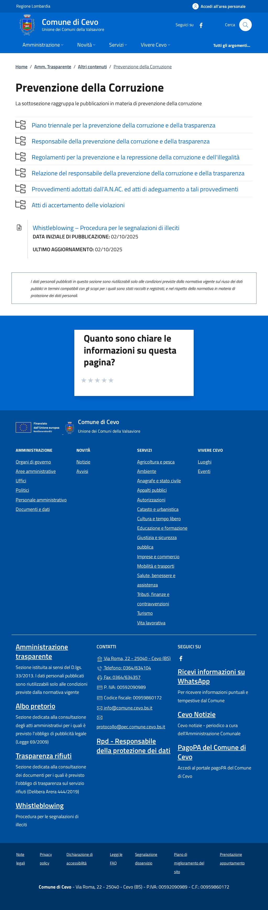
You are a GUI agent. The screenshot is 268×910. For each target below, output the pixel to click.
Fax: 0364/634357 (122, 677)
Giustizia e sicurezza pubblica (157, 542)
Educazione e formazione (162, 528)
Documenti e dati (33, 509)
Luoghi (204, 461)
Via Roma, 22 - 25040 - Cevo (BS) (137, 658)
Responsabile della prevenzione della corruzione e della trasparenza (121, 141)
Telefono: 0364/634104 (127, 667)
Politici (22, 490)
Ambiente (146, 471)
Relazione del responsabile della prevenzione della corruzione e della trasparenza (138, 173)
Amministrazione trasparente (42, 651)
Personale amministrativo (41, 499)
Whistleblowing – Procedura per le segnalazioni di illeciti (106, 227)
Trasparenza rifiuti (44, 755)
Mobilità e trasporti (155, 566)
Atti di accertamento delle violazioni (78, 205)
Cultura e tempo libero (159, 518)
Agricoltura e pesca (156, 461)
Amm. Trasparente (52, 66)
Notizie (83, 461)
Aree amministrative (36, 471)
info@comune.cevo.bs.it (127, 707)
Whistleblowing (40, 805)
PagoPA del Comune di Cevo (212, 752)
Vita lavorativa (151, 622)
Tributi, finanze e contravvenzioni (153, 599)
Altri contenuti (92, 66)
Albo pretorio (35, 705)
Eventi (204, 471)
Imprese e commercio (158, 556)
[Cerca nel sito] (245, 25)
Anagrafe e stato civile (159, 480)
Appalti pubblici (152, 490)
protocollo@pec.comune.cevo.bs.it (131, 726)
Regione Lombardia (33, 6)
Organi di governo (33, 461)
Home (21, 66)
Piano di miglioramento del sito (189, 862)
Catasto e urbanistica (157, 509)
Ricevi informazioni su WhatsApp (211, 676)
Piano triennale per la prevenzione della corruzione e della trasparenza (123, 125)
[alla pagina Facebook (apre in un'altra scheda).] (199, 25)
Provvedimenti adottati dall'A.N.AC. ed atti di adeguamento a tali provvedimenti (135, 189)
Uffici (21, 480)
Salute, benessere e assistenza (156, 580)
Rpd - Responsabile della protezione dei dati (133, 745)
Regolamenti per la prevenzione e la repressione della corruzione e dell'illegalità (135, 157)
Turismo (145, 613)
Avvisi (82, 471)
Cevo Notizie (197, 714)
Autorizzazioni (151, 499)
